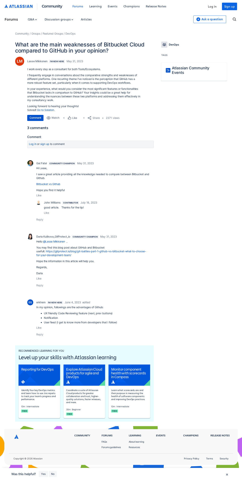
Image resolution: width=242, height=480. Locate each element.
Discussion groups (58, 19)
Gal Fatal (41, 163)
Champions (131, 6)
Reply (39, 219)
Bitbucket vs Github (48, 184)
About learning (136, 441)
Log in (212, 6)
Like (38, 195)
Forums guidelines (111, 447)
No (52, 473)
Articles (86, 19)
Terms (209, 458)
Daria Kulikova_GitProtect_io (53, 236)
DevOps (70, 33)
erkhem (41, 302)
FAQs (104, 441)
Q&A (31, 19)
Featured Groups (53, 33)
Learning (95, 6)
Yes (43, 473)
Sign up (229, 6)
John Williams (52, 202)
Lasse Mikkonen (37, 61)
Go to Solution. (46, 109)
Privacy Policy (191, 458)
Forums (77, 6)
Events (112, 6)
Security (224, 458)
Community (52, 6)
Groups (35, 33)
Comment (35, 117)
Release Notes (156, 6)
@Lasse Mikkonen (54, 241)
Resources (134, 447)
